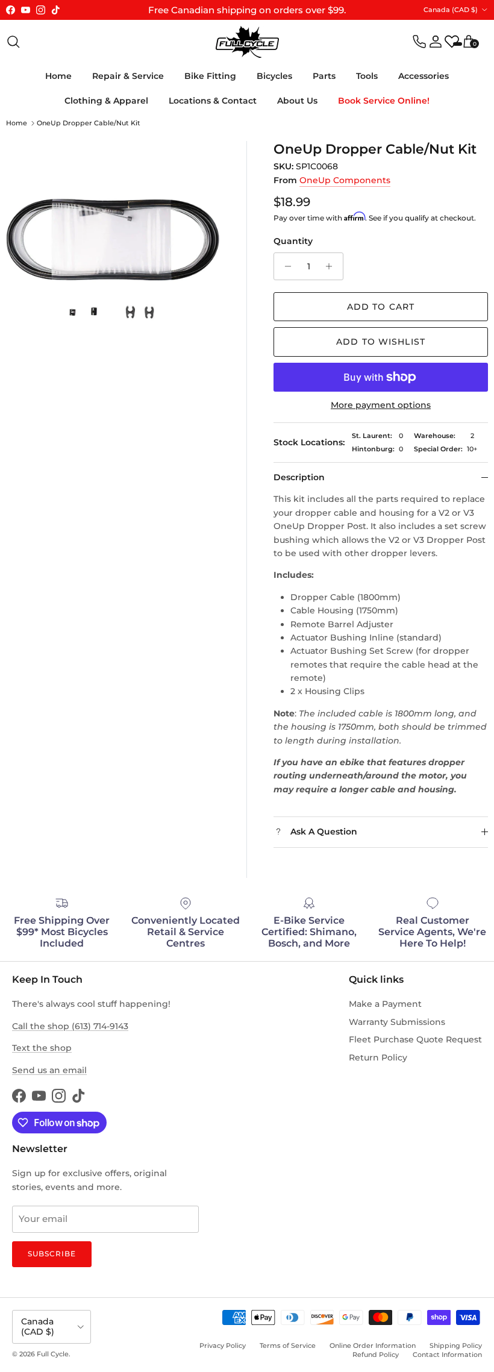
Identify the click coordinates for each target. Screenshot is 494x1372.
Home (58, 75)
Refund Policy (375, 1354)
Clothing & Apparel (106, 100)
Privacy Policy (222, 1345)
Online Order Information (373, 1345)
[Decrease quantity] (284, 266)
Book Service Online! (384, 100)
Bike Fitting (210, 75)
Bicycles (274, 75)
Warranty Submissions (397, 1021)
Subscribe (52, 1253)
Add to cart (380, 306)
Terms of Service (288, 1345)
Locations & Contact (213, 100)
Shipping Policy (456, 1345)
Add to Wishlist (380, 341)
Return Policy (378, 1057)
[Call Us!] (419, 41)
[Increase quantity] (332, 266)
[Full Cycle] (247, 42)
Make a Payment (385, 1003)
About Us (297, 100)
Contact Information (447, 1354)
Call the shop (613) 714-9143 (70, 1026)
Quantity (293, 241)
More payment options (381, 405)
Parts (324, 75)
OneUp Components (344, 180)
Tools (367, 75)
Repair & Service (128, 75)
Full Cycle (53, 1354)
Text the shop (42, 1047)
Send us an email (49, 1070)
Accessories (423, 75)
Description (299, 477)
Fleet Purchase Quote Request (415, 1039)
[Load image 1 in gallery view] (113, 248)
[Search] (13, 41)
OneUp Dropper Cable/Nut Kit (88, 123)
